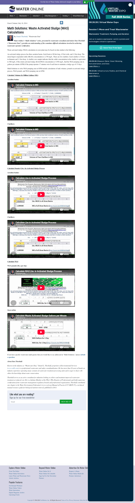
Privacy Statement (74, 500)
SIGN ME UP (66, 401)
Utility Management (51, 16)
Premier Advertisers (75, 476)
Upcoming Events (14, 495)
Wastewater (23, 16)
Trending (65, 16)
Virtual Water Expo (78, 16)
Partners (41, 478)
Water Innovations (14, 490)
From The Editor (14, 471)
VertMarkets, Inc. (45, 500)
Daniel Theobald (22, 36)
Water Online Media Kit (76, 474)
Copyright (30, 500)
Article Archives (14, 478)
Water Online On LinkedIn (47, 474)
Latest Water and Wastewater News (19, 476)
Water (12, 16)
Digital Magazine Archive (16, 493)
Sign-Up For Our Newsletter (47, 476)
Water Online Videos (15, 488)
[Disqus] (46, 437)
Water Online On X (45, 471)
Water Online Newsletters (16, 474)
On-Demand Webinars (15, 486)
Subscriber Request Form (86, 500)
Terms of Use (65, 500)
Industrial (36, 16)
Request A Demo (74, 471)
